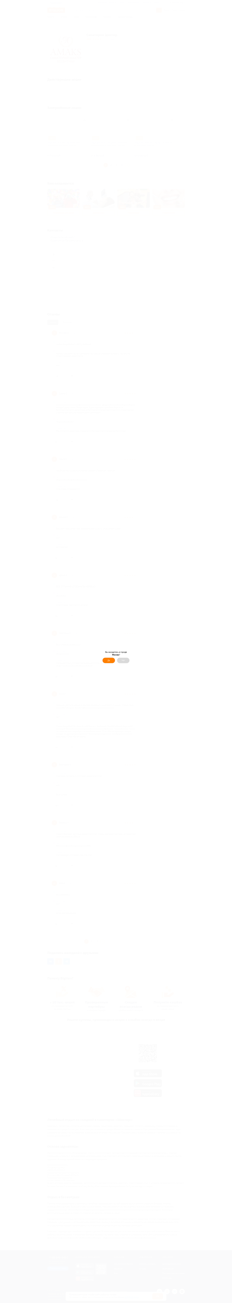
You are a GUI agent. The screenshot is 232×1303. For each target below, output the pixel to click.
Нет (123, 660)
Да (109, 660)
